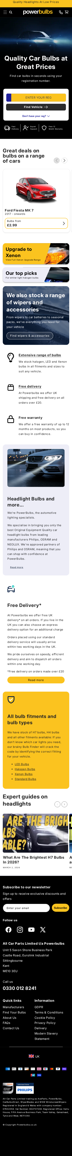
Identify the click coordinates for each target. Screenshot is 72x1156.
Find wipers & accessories (29, 335)
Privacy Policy (45, 1023)
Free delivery (30, 386)
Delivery (41, 1028)
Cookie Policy (45, 1018)
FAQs (6, 1023)
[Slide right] (64, 160)
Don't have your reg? (34, 116)
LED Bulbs (22, 764)
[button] (5, 12)
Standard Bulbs (25, 779)
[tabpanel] (36, 104)
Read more (36, 680)
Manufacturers (13, 1007)
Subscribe (60, 907)
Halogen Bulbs (25, 769)
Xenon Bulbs (24, 774)
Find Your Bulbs (14, 1012)
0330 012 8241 (19, 988)
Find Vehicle (33, 107)
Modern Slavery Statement (46, 1036)
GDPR (39, 1007)
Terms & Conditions (49, 1012)
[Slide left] (57, 160)
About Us (9, 1018)
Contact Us (11, 1028)
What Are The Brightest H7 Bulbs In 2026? (33, 859)
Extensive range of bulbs (40, 355)
